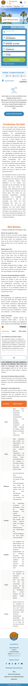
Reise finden (15, 60)
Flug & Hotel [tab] (6, 27)
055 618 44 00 (13, 2)
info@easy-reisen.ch (14, 655)
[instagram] (12, 663)
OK (14, 357)
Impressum (14, 679)
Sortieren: (24, 79)
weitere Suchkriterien (9, 63)
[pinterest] (18, 663)
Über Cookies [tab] (22, 331)
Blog (14, 671)
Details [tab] (14, 331)
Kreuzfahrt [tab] (21, 27)
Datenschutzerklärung (14, 674)
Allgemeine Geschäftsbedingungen (14, 676)
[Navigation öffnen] (25, 2)
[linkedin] (15, 663)
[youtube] (21, 663)
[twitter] (9, 663)
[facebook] (6, 663)
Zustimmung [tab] (5, 331)
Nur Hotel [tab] (13, 27)
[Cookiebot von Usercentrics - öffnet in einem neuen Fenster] (19, 327)
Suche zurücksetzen (14, 114)
